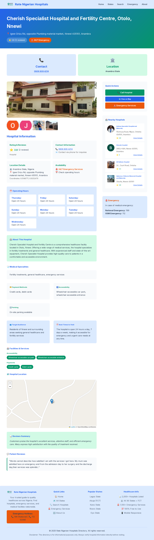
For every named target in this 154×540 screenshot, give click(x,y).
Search (120, 4)
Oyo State (95, 513)
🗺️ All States (59, 500)
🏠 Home (59, 496)
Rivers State (95, 509)
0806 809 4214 (41, 71)
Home (101, 4)
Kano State (95, 505)
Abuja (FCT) (95, 500)
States (110, 4)
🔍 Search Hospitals (59, 505)
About (144, 4)
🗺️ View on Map (125, 99)
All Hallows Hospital (122, 162)
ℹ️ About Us (59, 513)
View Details (137, 138)
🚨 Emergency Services (59, 509)
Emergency (132, 4)
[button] (51, 401)
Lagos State (95, 496)
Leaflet (72, 427)
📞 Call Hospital (124, 92)
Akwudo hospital (121, 145)
